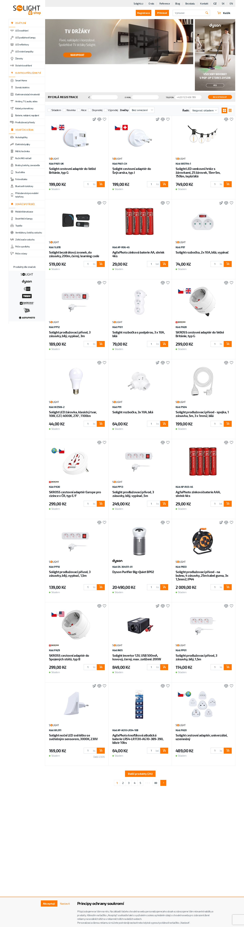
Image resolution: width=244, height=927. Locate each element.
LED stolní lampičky (24, 51)
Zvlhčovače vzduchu (25, 239)
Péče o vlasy (21, 253)
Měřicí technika (22, 151)
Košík (226, 12)
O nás (151, 3)
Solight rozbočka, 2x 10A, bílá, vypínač (202, 252)
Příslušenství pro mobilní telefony (26, 195)
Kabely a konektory (24, 108)
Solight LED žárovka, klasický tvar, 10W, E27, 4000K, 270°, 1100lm (73, 414)
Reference (164, 3)
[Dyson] (27, 281)
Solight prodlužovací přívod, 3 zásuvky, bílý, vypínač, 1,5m (69, 573)
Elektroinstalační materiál (27, 94)
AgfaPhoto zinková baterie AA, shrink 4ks (138, 254)
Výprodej (113, 110)
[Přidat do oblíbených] (103, 120)
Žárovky (19, 58)
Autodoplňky (21, 137)
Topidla (18, 225)
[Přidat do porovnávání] (98, 120)
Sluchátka (20, 172)
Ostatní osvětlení (23, 65)
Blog (177, 3)
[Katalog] (224, 110)
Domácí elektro (22, 87)
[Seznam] (230, 110)
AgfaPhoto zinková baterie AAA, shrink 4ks (198, 494)
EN (231, 3)
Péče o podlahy (22, 246)
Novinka (71, 110)
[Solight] (27, 273)
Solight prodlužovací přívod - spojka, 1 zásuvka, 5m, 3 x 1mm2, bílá (202, 414)
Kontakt (204, 3)
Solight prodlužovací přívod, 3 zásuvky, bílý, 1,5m (196, 657)
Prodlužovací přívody (25, 122)
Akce (83, 110)
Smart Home (21, 80)
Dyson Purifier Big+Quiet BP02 (133, 572)
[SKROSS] (27, 302)
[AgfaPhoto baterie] (27, 317)
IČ (89, 97)
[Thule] (27, 295)
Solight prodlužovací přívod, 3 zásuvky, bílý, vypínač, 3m (69, 334)
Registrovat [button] (220, 97)
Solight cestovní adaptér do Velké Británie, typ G (72, 170)
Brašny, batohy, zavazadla (27, 165)
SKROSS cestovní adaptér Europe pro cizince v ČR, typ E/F (75, 494)
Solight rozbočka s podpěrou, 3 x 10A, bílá (138, 334)
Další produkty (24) (140, 773)
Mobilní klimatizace (24, 211)
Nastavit (65, 903)
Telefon (170, 97)
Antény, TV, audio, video (26, 101)
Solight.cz (138, 3)
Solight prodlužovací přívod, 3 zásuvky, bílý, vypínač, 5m (133, 494)
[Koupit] (101, 184)
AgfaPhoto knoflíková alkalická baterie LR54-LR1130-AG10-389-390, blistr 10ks (137, 738)
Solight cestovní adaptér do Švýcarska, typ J (131, 170)
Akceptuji (49, 903)
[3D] (93, 120)
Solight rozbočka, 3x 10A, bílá (132, 412)
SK (223, 3)
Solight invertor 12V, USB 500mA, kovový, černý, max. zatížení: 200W (136, 657)
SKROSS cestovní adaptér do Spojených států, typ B (69, 657)
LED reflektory (22, 44)
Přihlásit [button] (162, 12)
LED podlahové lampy (25, 37)
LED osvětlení (21, 30)
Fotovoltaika (21, 179)
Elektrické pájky (22, 144)
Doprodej (97, 110)
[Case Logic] (27, 288)
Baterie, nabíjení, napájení (27, 115)
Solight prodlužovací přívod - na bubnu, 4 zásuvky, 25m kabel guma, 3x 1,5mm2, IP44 (202, 575)
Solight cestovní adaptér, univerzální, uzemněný (201, 737)
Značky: (124, 110)
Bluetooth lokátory (24, 186)
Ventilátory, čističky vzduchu (28, 232)
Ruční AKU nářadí (23, 158)
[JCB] (27, 310)
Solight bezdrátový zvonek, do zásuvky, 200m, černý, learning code (74, 254)
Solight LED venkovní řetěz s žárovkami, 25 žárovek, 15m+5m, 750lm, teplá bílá (198, 172)
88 (155, 782)
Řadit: (185, 110)
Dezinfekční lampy (23, 218)
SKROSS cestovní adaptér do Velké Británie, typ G (200, 334)
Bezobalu (190, 3)
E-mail (128, 97)
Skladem (56, 110)
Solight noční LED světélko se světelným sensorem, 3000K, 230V (73, 737)
